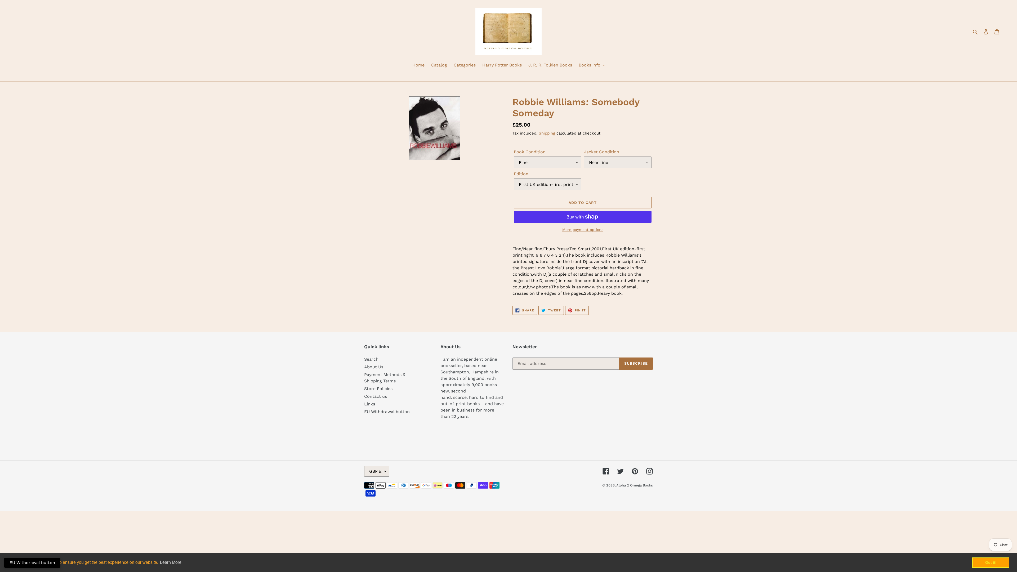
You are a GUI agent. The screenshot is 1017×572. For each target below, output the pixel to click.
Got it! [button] (991, 562)
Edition (521, 173)
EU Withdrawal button (387, 411)
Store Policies (378, 388)
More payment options (582, 229)
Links (369, 403)
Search (371, 359)
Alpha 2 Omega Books (634, 485)
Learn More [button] (170, 562)
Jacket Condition (601, 151)
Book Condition (530, 151)
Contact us (375, 396)
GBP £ (375, 471)
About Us (373, 366)
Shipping (547, 133)
